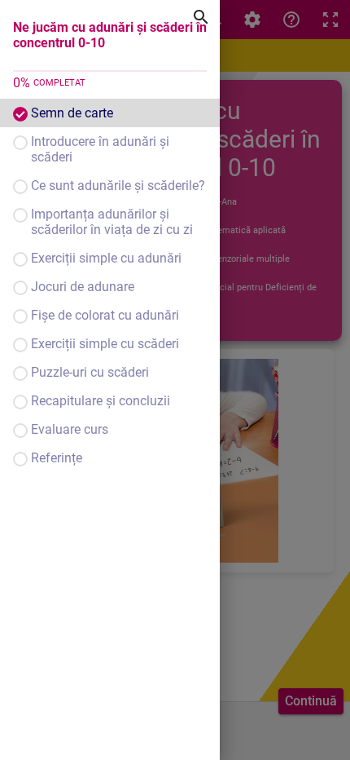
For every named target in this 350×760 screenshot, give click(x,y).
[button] (110, 113)
